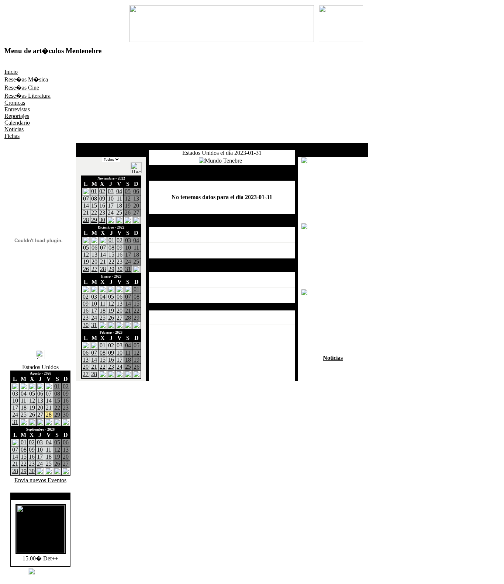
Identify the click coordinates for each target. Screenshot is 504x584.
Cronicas (14, 103)
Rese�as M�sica (26, 79)
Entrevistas (17, 109)
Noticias (14, 129)
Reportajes (16, 116)
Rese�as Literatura (27, 96)
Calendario (17, 122)
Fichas (12, 136)
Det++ (50, 558)
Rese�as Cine (21, 87)
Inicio (11, 72)
